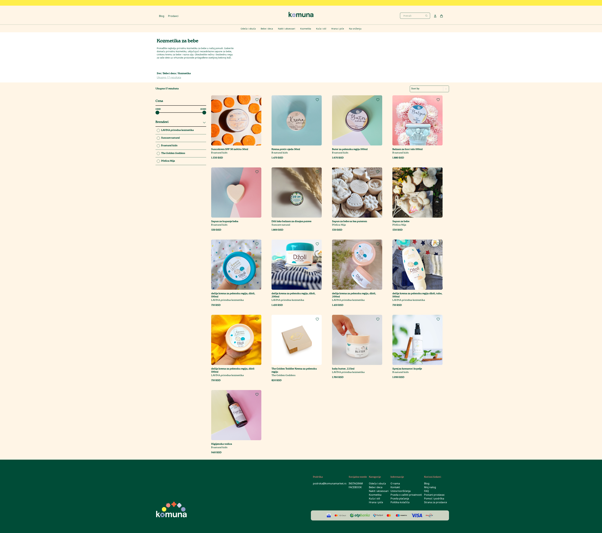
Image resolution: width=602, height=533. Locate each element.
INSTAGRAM (356, 483)
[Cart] (441, 16)
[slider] (157, 112)
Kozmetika (375, 494)
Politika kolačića (400, 502)
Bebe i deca (169, 73)
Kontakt (395, 487)
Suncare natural (281, 225)
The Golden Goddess (284, 375)
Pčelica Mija (339, 225)
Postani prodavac (434, 494)
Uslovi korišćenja (401, 491)
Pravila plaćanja (400, 498)
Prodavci (173, 16)
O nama (395, 483)
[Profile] (435, 16)
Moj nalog (430, 487)
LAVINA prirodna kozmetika (227, 300)
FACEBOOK (355, 487)
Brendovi (162, 122)
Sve (159, 73)
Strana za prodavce (435, 502)
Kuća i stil (374, 498)
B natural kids (219, 153)
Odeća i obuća (377, 483)
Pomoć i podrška (434, 498)
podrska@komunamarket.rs (329, 483)
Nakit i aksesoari (378, 491)
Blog (161, 16)
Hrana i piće (376, 502)
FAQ (426, 491)
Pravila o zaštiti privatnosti (406, 494)
